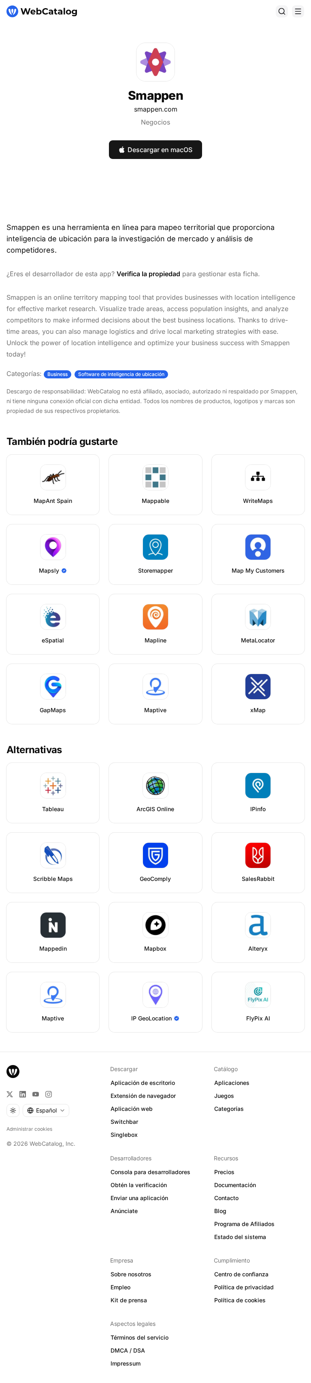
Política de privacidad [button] (244, 1287)
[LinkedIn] (22, 1094)
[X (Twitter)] (9, 1094)
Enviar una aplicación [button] (139, 1197)
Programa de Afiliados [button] (244, 1223)
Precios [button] (224, 1171)
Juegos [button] (224, 1095)
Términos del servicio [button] (139, 1337)
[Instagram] (48, 1094)
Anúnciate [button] (124, 1210)
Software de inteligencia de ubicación (121, 374)
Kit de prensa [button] (129, 1300)
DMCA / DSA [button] (128, 1350)
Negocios (155, 122)
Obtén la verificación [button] (139, 1184)
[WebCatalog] (12, 1071)
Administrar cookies (29, 1129)
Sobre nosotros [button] (131, 1274)
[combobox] (46, 1110)
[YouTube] (35, 1094)
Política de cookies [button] (240, 1300)
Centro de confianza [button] (241, 1274)
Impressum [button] (126, 1363)
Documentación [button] (235, 1184)
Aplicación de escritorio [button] (143, 1082)
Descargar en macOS (160, 150)
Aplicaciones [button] (231, 1082)
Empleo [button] (120, 1287)
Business (57, 374)
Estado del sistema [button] (240, 1236)
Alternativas (34, 750)
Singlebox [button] (124, 1134)
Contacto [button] (226, 1197)
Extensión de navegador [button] (143, 1095)
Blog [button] (220, 1210)
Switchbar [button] (124, 1121)
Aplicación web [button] (132, 1108)
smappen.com (155, 109)
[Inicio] (41, 11)
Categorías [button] (229, 1108)
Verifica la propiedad (148, 274)
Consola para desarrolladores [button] (150, 1171)
